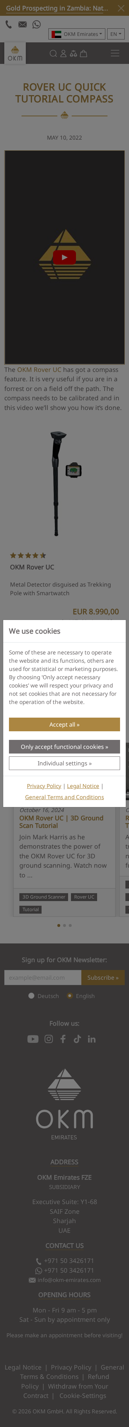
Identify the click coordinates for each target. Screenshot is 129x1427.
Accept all (62, 724)
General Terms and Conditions (64, 797)
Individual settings (62, 763)
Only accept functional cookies (62, 747)
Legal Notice (83, 786)
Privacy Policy (44, 786)
